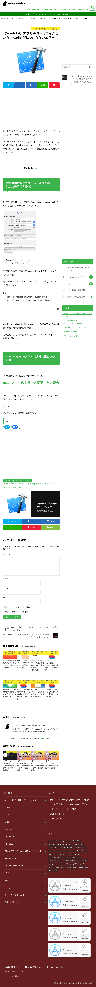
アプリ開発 (50, 484)
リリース (61, 864)
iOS (15, 484)
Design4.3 (60, 844)
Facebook (35, 739)
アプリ (40, 484)
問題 (21, 487)
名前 (5, 579)
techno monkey (71, 983)
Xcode (31, 484)
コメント (6, 554)
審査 (74, 867)
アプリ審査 (77, 854)
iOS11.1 (57, 847)
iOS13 (7, 822)
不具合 (68, 864)
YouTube (85, 851)
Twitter (25, 739)
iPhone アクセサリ (12, 858)
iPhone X (8, 844)
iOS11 (7, 807)
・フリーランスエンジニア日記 (75, 328)
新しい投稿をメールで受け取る (17, 612)
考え (50, 871)
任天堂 (75, 864)
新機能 (80, 867)
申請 (86, 867)
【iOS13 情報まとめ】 (34, 9)
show (36, 168)
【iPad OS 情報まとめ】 (50, 9)
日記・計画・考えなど (74, 297)
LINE (6, 873)
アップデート (59, 854)
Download (85, 887)
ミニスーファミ (82, 861)
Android (51, 841)
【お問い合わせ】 (83, 9)
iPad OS (8, 829)
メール (6, 588)
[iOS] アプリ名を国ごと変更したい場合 (31, 382)
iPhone (22, 484)
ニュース (68, 857)
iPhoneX (67, 851)
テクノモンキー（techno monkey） (29, 725)
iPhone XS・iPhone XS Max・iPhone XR (23, 851)
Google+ (48, 739)
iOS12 (7, 815)
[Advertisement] (31, 108)
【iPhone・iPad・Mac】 (68, 9)
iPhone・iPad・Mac (73, 277)
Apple (8, 484)
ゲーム (60, 857)
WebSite (15, 739)
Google (76, 844)
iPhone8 (59, 851)
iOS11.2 (65, 847)
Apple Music (66, 841)
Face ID (69, 844)
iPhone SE (9, 836)
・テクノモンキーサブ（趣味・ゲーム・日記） (69, 799)
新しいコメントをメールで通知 (17, 607)
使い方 (82, 864)
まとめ (51, 854)
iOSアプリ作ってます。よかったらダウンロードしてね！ (49, 14)
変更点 (68, 867)
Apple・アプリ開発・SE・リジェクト (18, 480)
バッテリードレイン (55, 861)
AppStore (52, 844)
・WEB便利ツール (70, 332)
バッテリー (77, 857)
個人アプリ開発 (11, 487)
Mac (6, 880)
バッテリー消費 (69, 861)
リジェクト (52, 864)
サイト (5, 598)
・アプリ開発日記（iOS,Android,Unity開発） (68, 804)
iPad (84, 847)
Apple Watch (77, 841)
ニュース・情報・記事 (74, 290)
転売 (55, 871)
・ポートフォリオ (69, 336)
